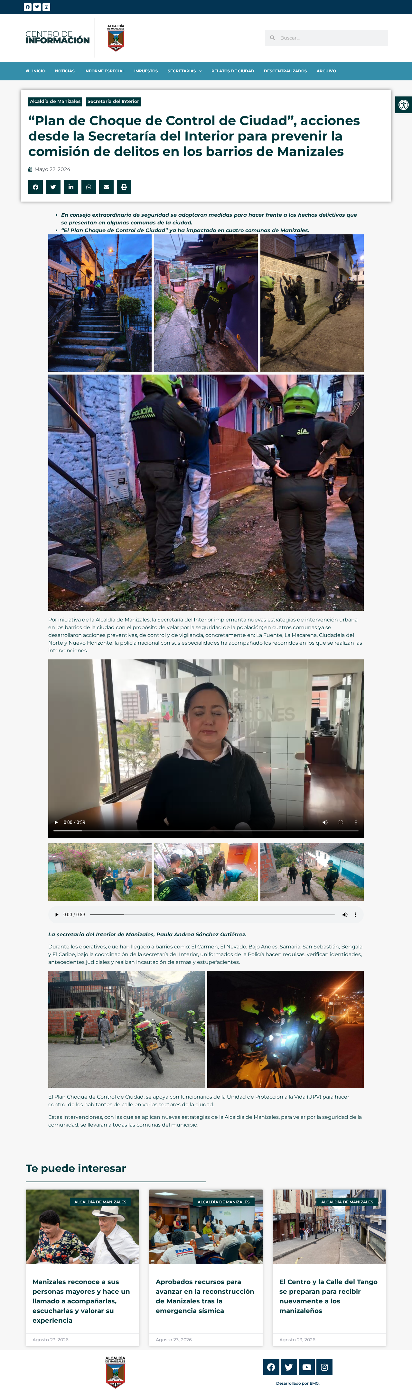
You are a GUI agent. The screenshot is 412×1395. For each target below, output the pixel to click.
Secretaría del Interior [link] (113, 101)
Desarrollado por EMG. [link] (298, 1383)
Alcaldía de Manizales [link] (55, 101)
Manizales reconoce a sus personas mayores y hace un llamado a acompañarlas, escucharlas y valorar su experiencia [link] (81, 1301)
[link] (403, 104)
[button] (35, 187)
